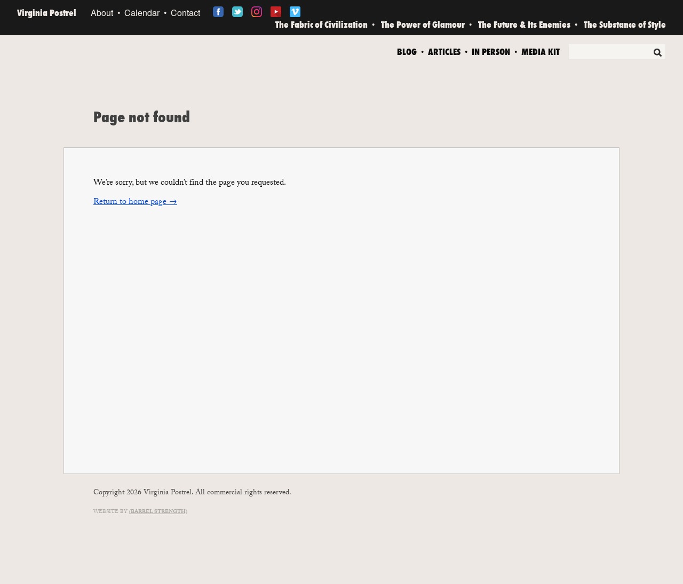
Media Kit (540, 50)
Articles (444, 50)
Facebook (218, 11)
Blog (407, 50)
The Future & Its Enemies (524, 24)
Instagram (256, 11)
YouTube (276, 11)
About (102, 12)
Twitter (237, 11)
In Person (491, 50)
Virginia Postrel (46, 12)
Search (657, 52)
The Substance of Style (625, 24)
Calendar (142, 12)
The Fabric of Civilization (321, 24)
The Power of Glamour (423, 24)
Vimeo (295, 11)
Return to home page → (135, 202)
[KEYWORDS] (617, 53)
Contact (185, 12)
